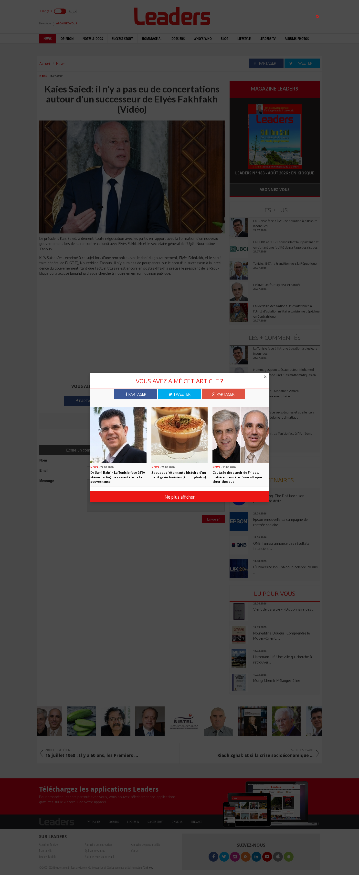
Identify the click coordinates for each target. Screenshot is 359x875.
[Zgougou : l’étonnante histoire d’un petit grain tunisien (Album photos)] (179, 434)
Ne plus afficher (180, 497)
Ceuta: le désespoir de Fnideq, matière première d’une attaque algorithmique (237, 477)
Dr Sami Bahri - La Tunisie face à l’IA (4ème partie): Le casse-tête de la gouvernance (117, 477)
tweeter (181, 394)
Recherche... (241, 15)
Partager (136, 394)
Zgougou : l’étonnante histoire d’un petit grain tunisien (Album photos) (178, 475)
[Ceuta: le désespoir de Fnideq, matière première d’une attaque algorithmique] (240, 434)
